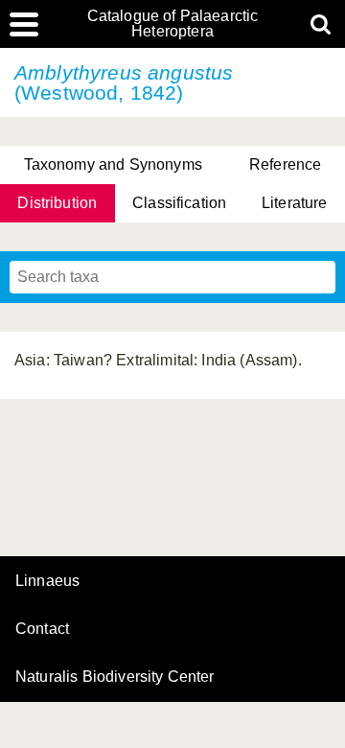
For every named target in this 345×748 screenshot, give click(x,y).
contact (42, 628)
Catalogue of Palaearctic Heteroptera (173, 24)
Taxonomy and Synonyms (113, 164)
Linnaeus (47, 581)
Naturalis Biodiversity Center (115, 677)
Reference (285, 164)
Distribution (57, 203)
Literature (295, 203)
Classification (179, 203)
